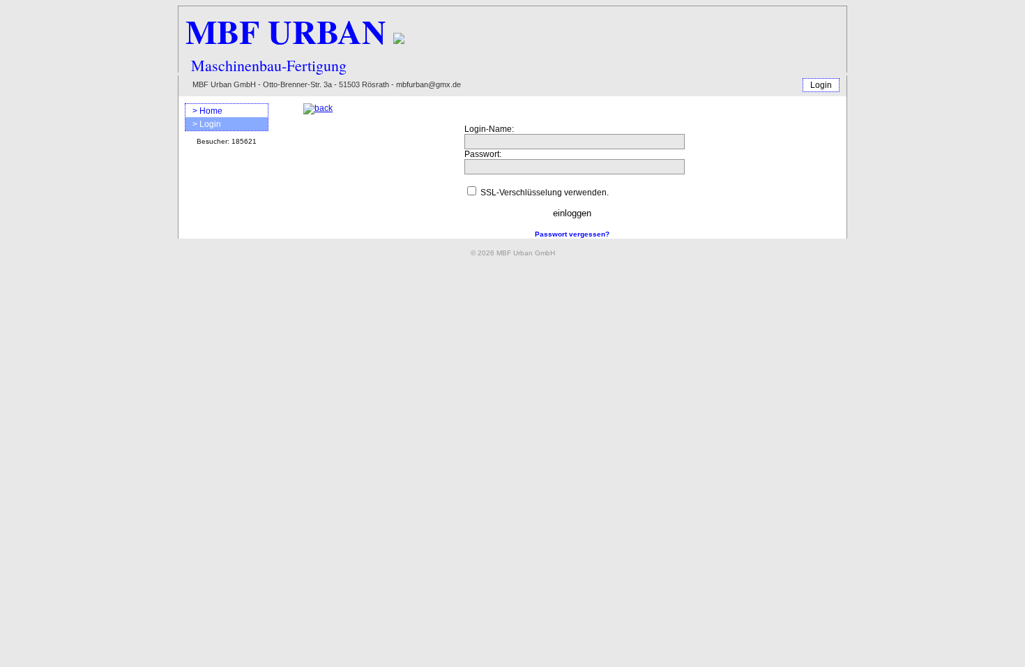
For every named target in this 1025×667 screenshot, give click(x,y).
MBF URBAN (285, 30)
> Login (206, 124)
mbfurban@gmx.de (428, 84)
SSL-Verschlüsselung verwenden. (544, 192)
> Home (207, 111)
